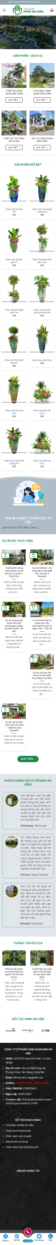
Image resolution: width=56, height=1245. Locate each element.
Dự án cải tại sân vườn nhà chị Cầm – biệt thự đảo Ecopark (14, 726)
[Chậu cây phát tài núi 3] (42, 440)
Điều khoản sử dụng (17, 1141)
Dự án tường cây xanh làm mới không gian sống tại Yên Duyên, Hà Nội (14, 626)
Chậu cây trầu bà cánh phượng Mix (42, 311)
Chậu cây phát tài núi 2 (42, 412)
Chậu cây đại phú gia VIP (14, 261)
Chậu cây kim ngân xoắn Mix (14, 311)
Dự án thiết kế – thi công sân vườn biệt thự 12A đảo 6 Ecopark (42, 572)
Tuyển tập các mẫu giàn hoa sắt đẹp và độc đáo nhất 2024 (42, 973)
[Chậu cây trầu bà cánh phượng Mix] (42, 289)
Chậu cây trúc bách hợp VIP (14, 361)
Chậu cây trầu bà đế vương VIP (14, 462)
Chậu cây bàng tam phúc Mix (42, 261)
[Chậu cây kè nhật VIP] (14, 188)
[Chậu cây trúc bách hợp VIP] (14, 339)
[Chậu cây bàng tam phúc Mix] (42, 239)
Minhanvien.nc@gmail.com (28, 1077)
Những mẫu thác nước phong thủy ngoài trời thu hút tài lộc (14, 973)
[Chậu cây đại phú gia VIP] (14, 239)
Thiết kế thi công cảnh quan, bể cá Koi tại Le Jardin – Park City (14, 572)
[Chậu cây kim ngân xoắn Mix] (14, 289)
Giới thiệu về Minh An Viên (20, 1125)
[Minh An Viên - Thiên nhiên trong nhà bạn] (28, 10)
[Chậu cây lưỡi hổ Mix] (42, 339)
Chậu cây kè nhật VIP (14, 210)
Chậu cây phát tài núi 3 (42, 462)
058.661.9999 (24, 1083)
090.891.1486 (41, 1083)
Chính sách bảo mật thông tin (22, 1147)
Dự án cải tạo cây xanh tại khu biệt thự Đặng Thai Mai (42, 675)
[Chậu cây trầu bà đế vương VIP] (14, 440)
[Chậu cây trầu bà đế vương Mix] (42, 188)
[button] (4, 10)
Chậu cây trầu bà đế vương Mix (42, 210)
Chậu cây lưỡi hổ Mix (42, 360)
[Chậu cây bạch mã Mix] (14, 389)
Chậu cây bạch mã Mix (14, 412)
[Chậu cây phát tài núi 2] (42, 389)
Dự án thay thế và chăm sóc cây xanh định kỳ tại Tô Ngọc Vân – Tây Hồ (42, 624)
